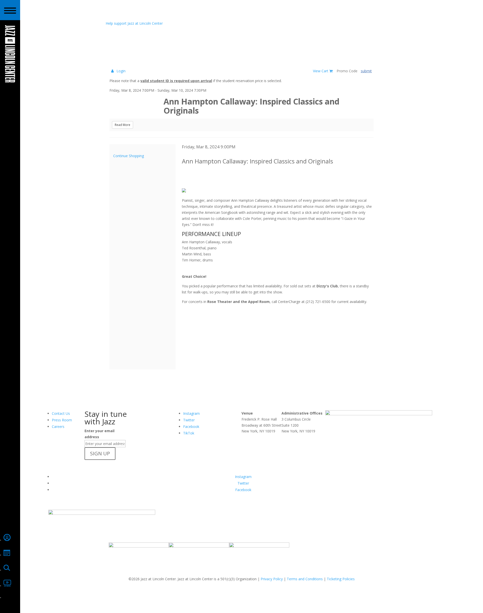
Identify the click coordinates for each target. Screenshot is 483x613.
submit (366, 71)
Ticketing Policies (341, 578)
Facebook (191, 426)
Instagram (191, 413)
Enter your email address (99, 433)
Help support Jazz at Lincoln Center (134, 23)
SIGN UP (100, 453)
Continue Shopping (128, 155)
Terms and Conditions (305, 578)
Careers (58, 426)
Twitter (189, 420)
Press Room (62, 420)
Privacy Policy (272, 578)
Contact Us (61, 413)
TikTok (188, 433)
